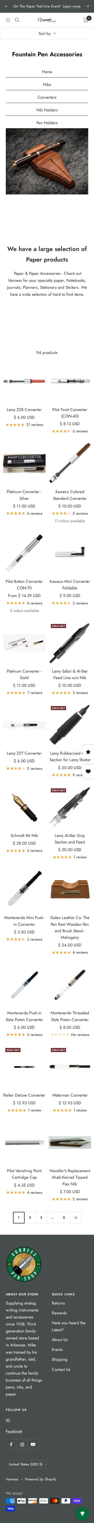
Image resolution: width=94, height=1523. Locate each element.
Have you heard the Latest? (69, 1326)
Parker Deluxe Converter (24, 1095)
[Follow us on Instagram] (22, 1444)
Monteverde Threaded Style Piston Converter (70, 1016)
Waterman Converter (70, 1095)
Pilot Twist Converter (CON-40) (69, 413)
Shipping (59, 1359)
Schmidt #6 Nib (24, 835)
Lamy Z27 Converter (24, 753)
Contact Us (61, 1369)
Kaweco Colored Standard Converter (70, 495)
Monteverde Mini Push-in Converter (24, 921)
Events (57, 1349)
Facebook (14, 1431)
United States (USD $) (26, 1464)
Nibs (47, 84)
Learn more (72, 6)
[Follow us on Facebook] (11, 1444)
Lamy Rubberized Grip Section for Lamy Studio (70, 756)
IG (8, 1420)
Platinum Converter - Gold (24, 674)
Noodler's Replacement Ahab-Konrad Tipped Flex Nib (70, 1177)
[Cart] (85, 20)
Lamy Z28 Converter (24, 409)
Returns (58, 1303)
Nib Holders (47, 110)
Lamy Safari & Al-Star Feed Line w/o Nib (70, 674)
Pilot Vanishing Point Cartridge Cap (24, 1174)
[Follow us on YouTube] (32, 1444)
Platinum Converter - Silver (24, 495)
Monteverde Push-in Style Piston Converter (24, 1016)
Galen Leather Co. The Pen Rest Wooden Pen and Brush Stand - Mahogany (69, 927)
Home (47, 72)
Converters (47, 97)
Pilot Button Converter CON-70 (24, 584)
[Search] (17, 20)
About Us (60, 1340)
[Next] (75, 1217)
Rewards (59, 1313)
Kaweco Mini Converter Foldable (70, 584)
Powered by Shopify (40, 1479)
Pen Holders (47, 123)
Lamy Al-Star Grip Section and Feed (70, 839)
